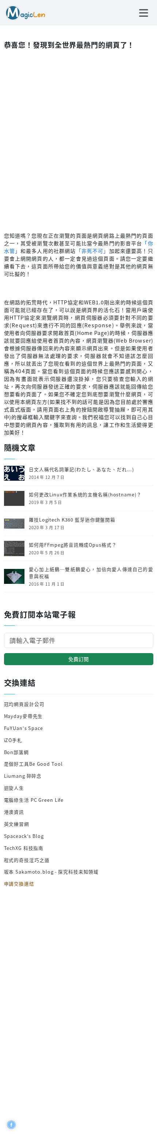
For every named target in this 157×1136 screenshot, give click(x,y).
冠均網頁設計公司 (24, 703)
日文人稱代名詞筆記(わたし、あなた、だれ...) (81, 469)
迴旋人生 (14, 787)
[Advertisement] (78, 138)
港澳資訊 (14, 811)
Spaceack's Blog (24, 835)
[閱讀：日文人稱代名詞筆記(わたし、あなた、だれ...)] (14, 472)
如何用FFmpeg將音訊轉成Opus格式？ (72, 545)
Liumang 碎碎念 (23, 775)
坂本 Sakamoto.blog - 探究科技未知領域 (51, 871)
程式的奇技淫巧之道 (27, 859)
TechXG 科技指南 (24, 847)
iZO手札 (13, 740)
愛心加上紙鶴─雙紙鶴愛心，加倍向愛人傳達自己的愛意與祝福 (91, 572)
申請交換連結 (19, 883)
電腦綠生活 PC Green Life (34, 799)
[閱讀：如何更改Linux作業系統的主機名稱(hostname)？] (14, 497)
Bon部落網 (16, 752)
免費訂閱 (78, 659)
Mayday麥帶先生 (23, 716)
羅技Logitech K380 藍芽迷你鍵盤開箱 (72, 519)
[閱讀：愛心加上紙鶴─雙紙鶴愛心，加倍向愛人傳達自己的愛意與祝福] (14, 575)
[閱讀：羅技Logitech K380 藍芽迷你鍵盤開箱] (14, 522)
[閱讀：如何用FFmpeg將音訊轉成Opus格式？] (14, 547)
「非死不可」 (92, 250)
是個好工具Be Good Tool (33, 763)
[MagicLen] (22, 12)
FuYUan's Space (23, 728)
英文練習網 (16, 823)
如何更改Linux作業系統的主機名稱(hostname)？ (85, 494)
